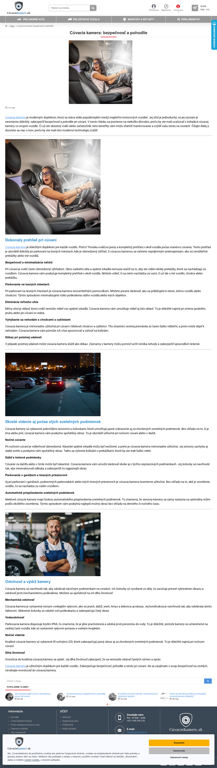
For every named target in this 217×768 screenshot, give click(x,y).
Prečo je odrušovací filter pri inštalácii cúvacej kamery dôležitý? (188, 695)
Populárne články (18, 686)
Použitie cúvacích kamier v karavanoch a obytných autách (138, 695)
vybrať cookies (31, 760)
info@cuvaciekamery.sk (137, 732)
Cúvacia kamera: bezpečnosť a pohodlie (85, 694)
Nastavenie (179, 750)
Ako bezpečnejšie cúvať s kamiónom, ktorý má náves (33, 695)
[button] (107, 704)
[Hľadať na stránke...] (93, 8)
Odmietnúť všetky (179, 757)
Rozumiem (179, 742)
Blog (12, 26)
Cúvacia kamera (15, 117)
